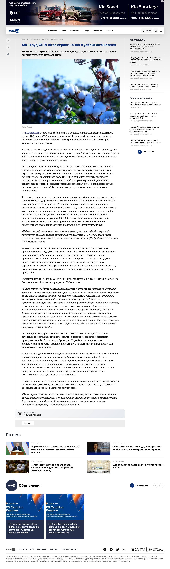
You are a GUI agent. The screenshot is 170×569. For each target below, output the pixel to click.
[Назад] (8, 40)
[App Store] (138, 549)
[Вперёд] (161, 485)
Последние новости (140, 98)
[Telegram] (8, 47)
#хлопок (27, 423)
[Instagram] (124, 549)
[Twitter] (117, 549)
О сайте (23, 549)
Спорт (86, 31)
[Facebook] (8, 54)
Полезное (98, 31)
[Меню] (160, 30)
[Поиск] (155, 30)
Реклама (54, 549)
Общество (74, 31)
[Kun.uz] (14, 31)
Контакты (42, 549)
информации (32, 132)
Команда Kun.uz (69, 549)
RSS (32, 549)
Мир (64, 31)
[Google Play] (156, 549)
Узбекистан (53, 31)
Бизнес (109, 31)
